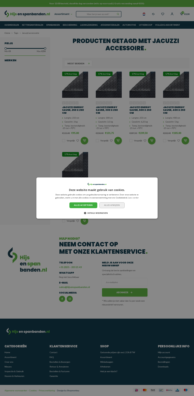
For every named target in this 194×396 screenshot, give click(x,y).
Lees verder (133, 197)
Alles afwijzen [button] (112, 205)
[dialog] (97, 198)
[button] (97, 213)
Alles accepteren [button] (83, 205)
